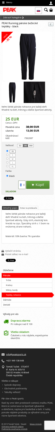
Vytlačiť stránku (11, 251)
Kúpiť (38, 184)
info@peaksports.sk (16, 354)
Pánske (6, 275)
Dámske (7, 299)
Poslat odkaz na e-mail (15, 254)
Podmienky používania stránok (14, 429)
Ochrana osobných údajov (13, 426)
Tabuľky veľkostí (12, 392)
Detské (6, 304)
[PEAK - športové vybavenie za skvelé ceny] (10, 11)
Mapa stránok (36, 424)
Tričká (8, 280)
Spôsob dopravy (12, 384)
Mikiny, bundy (12, 290)
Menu (7, 2)
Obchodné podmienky (15, 388)
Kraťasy (9, 285)
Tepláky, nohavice (13, 295)
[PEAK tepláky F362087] (27, 56)
